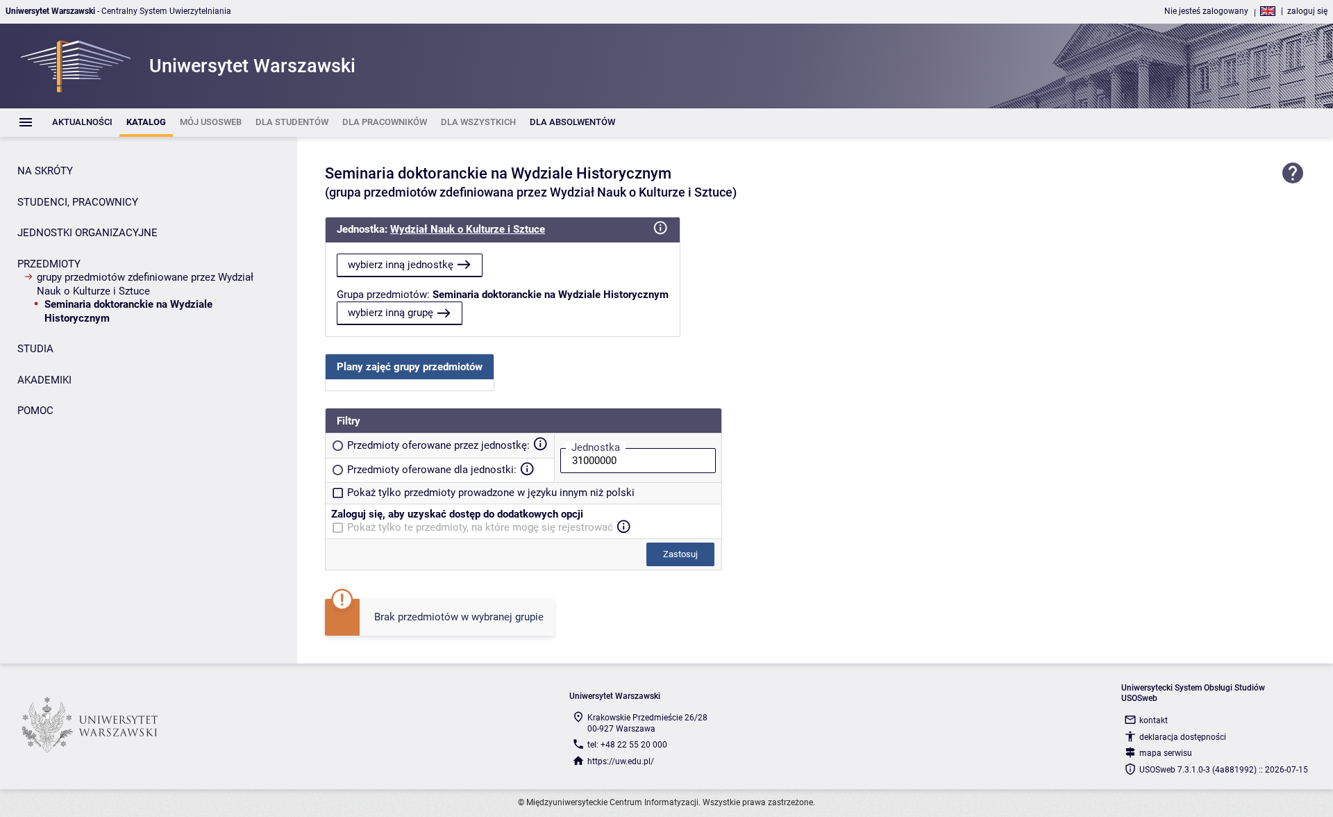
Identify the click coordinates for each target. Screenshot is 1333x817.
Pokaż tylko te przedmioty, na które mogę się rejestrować (480, 527)
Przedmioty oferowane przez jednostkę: (438, 445)
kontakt (1153, 720)
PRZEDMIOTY (49, 264)
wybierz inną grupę (390, 312)
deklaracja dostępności (1182, 737)
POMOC (35, 410)
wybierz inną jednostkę (400, 264)
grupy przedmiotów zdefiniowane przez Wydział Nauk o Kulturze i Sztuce (145, 284)
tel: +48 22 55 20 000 (627, 745)
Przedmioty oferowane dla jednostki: (431, 469)
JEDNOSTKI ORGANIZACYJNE (87, 232)
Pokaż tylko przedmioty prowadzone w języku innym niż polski (491, 492)
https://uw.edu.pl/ (620, 761)
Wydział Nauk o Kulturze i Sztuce (467, 229)
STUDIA (35, 349)
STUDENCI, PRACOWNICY (77, 202)
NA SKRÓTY (45, 171)
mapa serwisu (1165, 753)
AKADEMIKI (44, 380)
